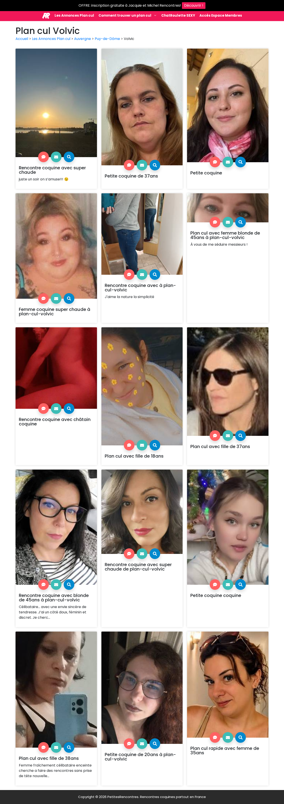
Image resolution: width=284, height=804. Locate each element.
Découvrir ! (193, 5)
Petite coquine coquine (215, 595)
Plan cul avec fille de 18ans (134, 456)
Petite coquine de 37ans (131, 176)
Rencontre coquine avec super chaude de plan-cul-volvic (138, 566)
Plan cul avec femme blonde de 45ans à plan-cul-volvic (225, 235)
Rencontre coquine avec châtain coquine (55, 421)
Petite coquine (206, 173)
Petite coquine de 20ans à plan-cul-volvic (140, 756)
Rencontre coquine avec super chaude (52, 170)
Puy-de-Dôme (107, 38)
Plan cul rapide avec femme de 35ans (224, 750)
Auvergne (82, 38)
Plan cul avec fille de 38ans (49, 758)
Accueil (22, 38)
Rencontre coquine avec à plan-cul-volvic (140, 287)
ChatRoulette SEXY (178, 15)
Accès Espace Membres (220, 15)
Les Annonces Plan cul (74, 15)
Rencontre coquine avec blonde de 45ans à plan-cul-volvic (54, 597)
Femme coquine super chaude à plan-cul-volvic (54, 311)
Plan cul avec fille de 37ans (220, 446)
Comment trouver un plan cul (125, 15)
